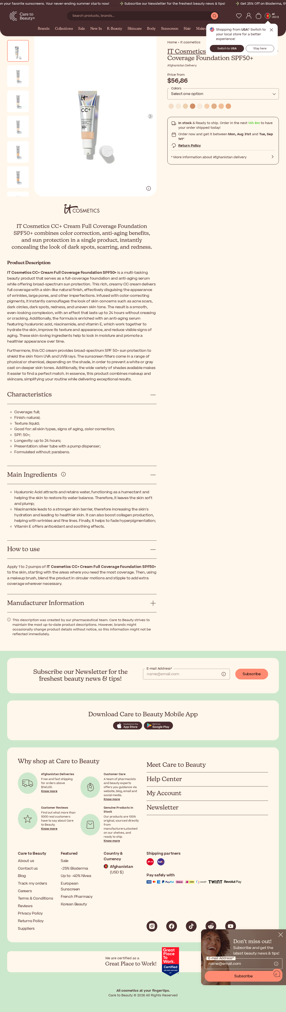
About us (26, 861)
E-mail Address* (159, 668)
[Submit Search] (214, 15)
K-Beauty (114, 29)
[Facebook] (171, 926)
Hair (187, 29)
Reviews (25, 906)
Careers (25, 891)
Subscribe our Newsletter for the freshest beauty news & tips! (174, 3)
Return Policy (189, 145)
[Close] (280, 934)
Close (271, 30)
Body (151, 29)
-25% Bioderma (74, 868)
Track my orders (32, 883)
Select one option (187, 94)
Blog (22, 876)
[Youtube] (230, 926)
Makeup (202, 29)
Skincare (135, 29)
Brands (44, 29)
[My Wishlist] (238, 15)
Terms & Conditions (35, 898)
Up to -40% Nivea (76, 876)
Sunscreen (169, 29)
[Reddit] (211, 926)
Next (150, 116)
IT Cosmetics (186, 51)
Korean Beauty (74, 904)
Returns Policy (31, 921)
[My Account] (248, 15)
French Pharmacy (77, 896)
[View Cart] (258, 15)
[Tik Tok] (191, 926)
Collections (64, 29)
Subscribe (252, 674)
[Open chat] (277, 974)
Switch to (227, 48)
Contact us (28, 868)
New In (96, 29)
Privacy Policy (30, 913)
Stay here (260, 48)
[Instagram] (152, 926)
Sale (81, 29)
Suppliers (26, 928)
